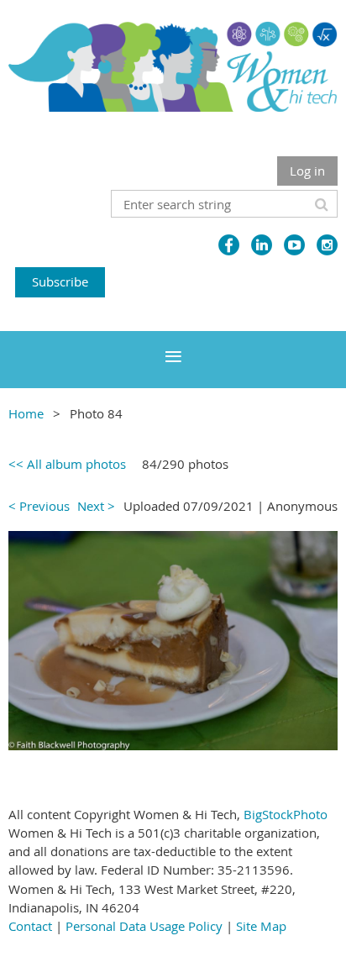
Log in (307, 170)
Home (26, 413)
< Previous (39, 505)
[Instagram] (327, 244)
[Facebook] (228, 244)
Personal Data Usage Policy (144, 925)
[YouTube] (294, 244)
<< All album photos (67, 463)
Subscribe (60, 281)
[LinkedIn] (261, 244)
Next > (96, 505)
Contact (30, 925)
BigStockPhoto (286, 814)
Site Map (261, 925)
